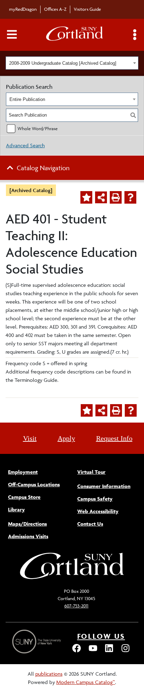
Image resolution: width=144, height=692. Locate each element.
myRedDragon (23, 9)
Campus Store (24, 497)
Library (16, 509)
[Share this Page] (101, 197)
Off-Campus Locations (34, 484)
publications (49, 673)
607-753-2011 (76, 605)
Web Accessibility (97, 511)
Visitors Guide (87, 9)
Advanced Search (25, 145)
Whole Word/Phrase (37, 128)
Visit (30, 438)
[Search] (133, 115)
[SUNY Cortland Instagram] (125, 651)
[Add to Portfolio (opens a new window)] (86, 197)
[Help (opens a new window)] (130, 197)
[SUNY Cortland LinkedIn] (109, 651)
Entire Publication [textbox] (27, 99)
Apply (66, 438)
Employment (23, 472)
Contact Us (90, 523)
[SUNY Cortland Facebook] (76, 651)
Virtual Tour (91, 472)
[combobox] (72, 63)
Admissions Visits (28, 536)
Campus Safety (95, 498)
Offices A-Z (55, 9)
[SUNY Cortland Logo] (75, 35)
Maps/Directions (27, 523)
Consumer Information (103, 486)
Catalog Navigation (43, 168)
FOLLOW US (101, 636)
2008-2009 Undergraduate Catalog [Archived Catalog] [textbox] (62, 63)
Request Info (114, 438)
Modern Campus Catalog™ (85, 682)
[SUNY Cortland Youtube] (93, 651)
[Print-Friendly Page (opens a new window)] (116, 197)
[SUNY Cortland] (72, 578)
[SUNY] (37, 641)
